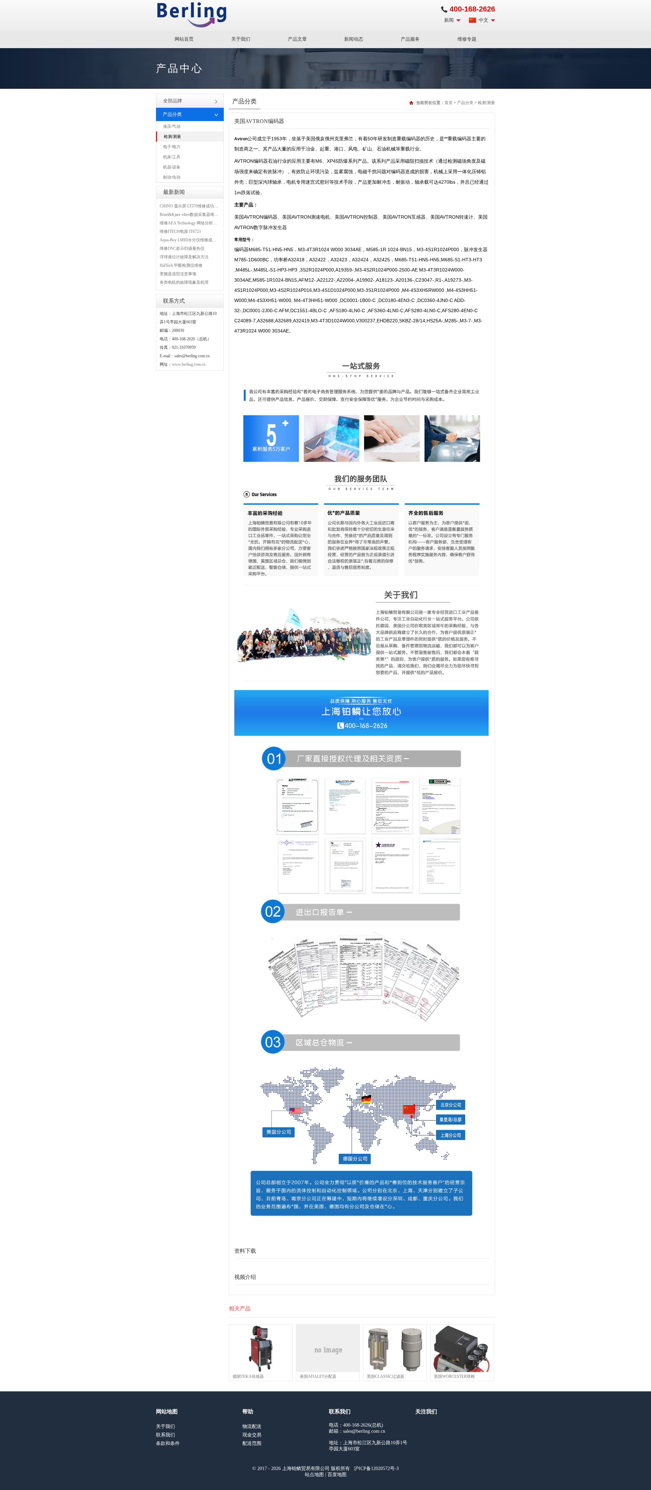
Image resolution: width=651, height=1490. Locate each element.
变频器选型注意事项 (178, 273)
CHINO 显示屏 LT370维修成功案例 (191, 206)
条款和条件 (168, 1443)
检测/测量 (172, 136)
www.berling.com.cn (188, 364)
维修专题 (466, 39)
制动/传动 (171, 177)
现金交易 (251, 1434)
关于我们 (240, 39)
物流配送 (251, 1426)
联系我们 (165, 1434)
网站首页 (184, 39)
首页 (449, 102)
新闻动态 (353, 39)
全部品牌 (172, 100)
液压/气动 (171, 126)
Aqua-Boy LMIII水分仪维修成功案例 (192, 240)
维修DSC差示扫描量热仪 (182, 248)
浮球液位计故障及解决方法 (184, 257)
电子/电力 (171, 146)
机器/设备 (171, 167)
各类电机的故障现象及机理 (184, 282)
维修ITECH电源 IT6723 (180, 231)
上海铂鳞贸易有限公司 (192, 14)
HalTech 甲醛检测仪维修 (181, 265)
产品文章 (297, 39)
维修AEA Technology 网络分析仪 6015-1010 (198, 223)
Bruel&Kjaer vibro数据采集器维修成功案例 (197, 214)
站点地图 (314, 1474)
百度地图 (337, 1474)
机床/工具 (171, 157)
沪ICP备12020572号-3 (376, 1468)
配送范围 (251, 1443)
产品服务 (410, 39)
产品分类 (465, 102)
